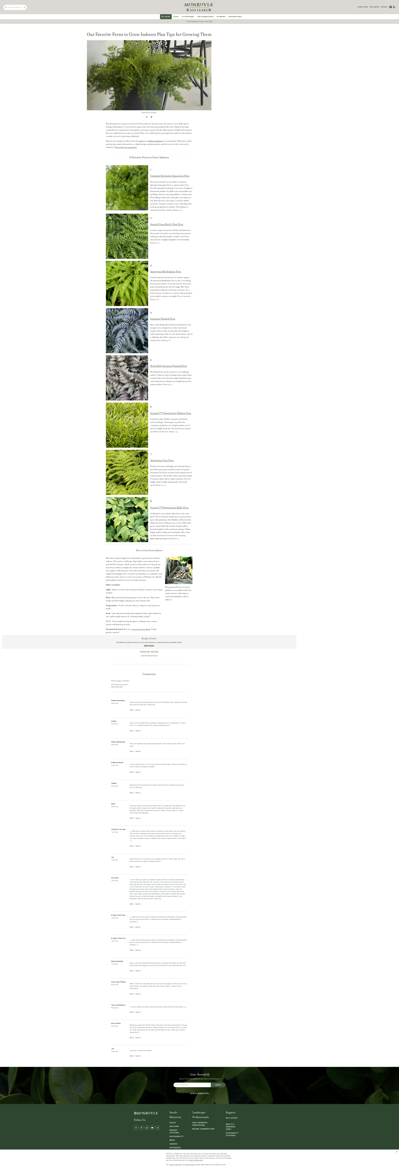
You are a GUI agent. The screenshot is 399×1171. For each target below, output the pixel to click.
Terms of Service (175, 1164)
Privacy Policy (190, 1164)
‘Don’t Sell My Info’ (196, 1160)
